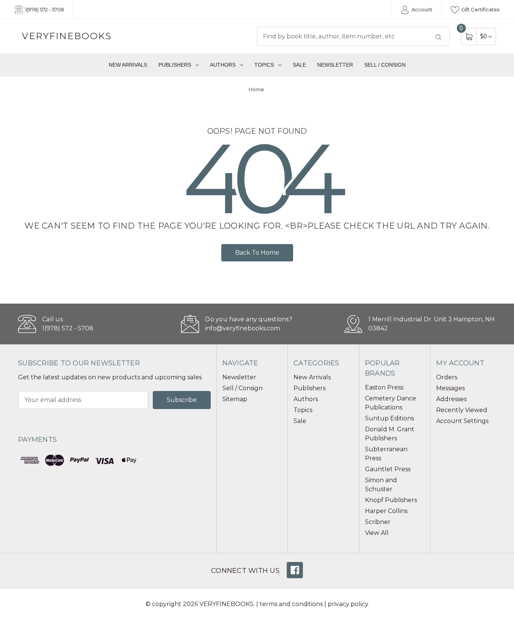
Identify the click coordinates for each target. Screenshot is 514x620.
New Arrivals (128, 65)
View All (377, 532)
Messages (450, 388)
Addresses (451, 399)
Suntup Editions (389, 418)
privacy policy (348, 604)
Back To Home (257, 252)
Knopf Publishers (391, 500)
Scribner (378, 521)
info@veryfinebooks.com (242, 328)
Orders (446, 377)
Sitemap (234, 399)
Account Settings (462, 421)
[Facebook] (295, 570)
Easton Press (384, 387)
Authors (223, 65)
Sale (299, 65)
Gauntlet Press (388, 469)
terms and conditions (291, 604)
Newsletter (335, 65)
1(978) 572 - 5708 (44, 9)
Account (421, 9)
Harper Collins (386, 511)
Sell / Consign (385, 65)
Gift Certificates (479, 9)
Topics (264, 65)
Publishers (174, 65)
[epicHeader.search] (438, 37)
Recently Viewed (461, 410)
